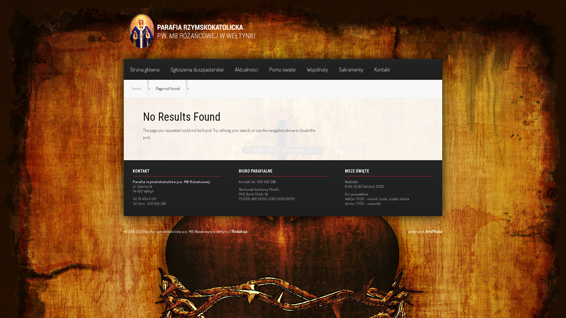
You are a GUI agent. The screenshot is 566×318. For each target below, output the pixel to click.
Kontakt (382, 69)
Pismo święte (282, 69)
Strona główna (144, 69)
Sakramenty (351, 69)
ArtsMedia (434, 231)
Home (136, 88)
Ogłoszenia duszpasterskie (197, 69)
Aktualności (246, 69)
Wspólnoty (317, 69)
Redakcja (239, 231)
